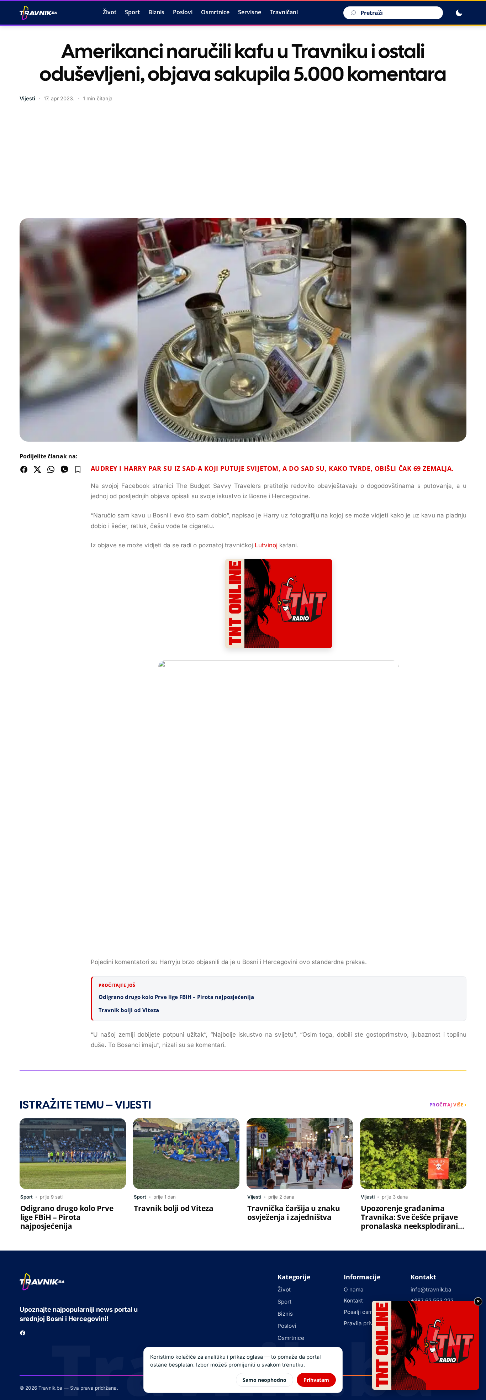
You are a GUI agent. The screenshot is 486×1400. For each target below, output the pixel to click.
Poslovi (182, 12)
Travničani (284, 12)
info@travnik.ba (431, 1289)
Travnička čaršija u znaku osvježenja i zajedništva (293, 1212)
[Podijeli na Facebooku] (24, 469)
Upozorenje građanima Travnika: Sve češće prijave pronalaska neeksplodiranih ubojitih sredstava (412, 1221)
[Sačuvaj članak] (78, 469)
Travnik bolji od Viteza (129, 1010)
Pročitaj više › (448, 1104)
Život (109, 12)
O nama (354, 1289)
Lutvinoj (266, 545)
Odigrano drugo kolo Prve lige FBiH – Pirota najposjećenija (176, 996)
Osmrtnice (215, 12)
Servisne (249, 12)
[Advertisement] (243, 161)
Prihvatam (316, 1380)
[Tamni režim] (458, 12)
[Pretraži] (352, 13)
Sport (132, 12)
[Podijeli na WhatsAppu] (51, 469)
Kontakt (353, 1300)
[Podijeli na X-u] (37, 469)
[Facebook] (23, 1333)
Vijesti (27, 98)
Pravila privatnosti (367, 1323)
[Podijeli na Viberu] (64, 469)
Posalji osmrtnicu (366, 1312)
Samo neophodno (264, 1380)
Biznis (156, 12)
